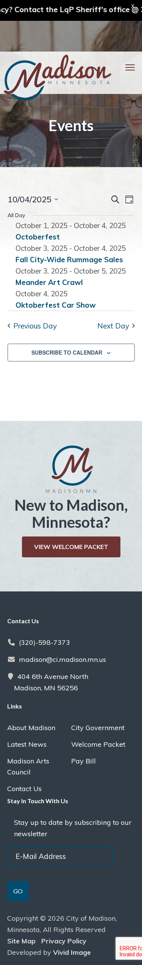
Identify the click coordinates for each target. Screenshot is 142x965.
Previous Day (35, 325)
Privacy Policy (63, 941)
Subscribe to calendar (66, 352)
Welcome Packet (98, 744)
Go (18, 891)
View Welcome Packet (71, 547)
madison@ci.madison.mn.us (62, 659)
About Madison (31, 727)
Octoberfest (38, 236)
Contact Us (24, 788)
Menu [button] (120, 67)
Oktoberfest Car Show (56, 305)
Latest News (27, 744)
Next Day (113, 325)
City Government (98, 727)
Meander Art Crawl (49, 282)
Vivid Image (72, 952)
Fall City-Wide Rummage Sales (69, 259)
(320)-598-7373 (44, 642)
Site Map (21, 941)
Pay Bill (83, 761)
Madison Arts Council (28, 766)
